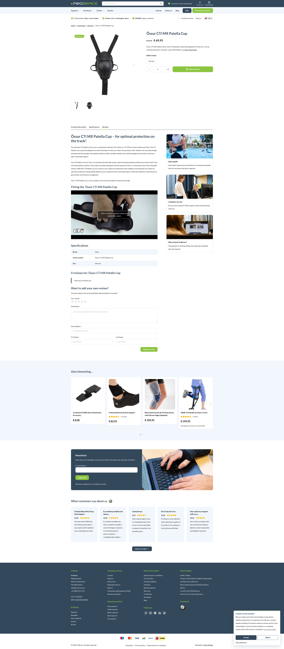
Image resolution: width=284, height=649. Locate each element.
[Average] (78, 301)
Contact (110, 575)
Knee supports (112, 606)
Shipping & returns (113, 585)
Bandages (74, 615)
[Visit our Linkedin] (160, 613)
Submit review (149, 349)
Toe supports (111, 619)
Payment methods (150, 582)
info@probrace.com (78, 588)
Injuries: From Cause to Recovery (191, 594)
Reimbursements (149, 588)
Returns (198, 18)
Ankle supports (112, 609)
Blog (177, 10)
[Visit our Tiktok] (164, 613)
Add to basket (194, 69)
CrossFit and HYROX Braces (190, 591)
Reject (267, 637)
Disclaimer (147, 597)
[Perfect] (85, 301)
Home (73, 26)
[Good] (82, 301)
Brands (73, 624)
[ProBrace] (84, 3)
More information (190, 50)
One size (151, 61)
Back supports (112, 616)
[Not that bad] (75, 301)
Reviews (105, 127)
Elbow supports (112, 612)
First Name (75, 337)
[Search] (161, 3)
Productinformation (78, 127)
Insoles (99, 10)
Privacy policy (149, 578)
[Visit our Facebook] (146, 613)
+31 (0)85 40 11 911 (78, 591)
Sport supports (76, 618)
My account (111, 582)
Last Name (119, 337)
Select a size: (151, 55)
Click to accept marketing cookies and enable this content (114, 215)
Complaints (148, 594)
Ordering (147, 585)
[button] (73, 404)
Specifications (94, 127)
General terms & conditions (153, 575)
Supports (74, 10)
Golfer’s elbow (185, 575)
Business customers (114, 594)
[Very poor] (72, 301)
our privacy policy (270, 629)
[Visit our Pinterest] (155, 613)
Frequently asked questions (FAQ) (118, 591)
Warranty (147, 591)
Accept (246, 637)
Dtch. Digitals (208, 645)
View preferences (241, 642)
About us (168, 10)
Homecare (87, 10)
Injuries (110, 10)
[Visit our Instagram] (150, 613)
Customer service (187, 18)
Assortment (81, 26)
